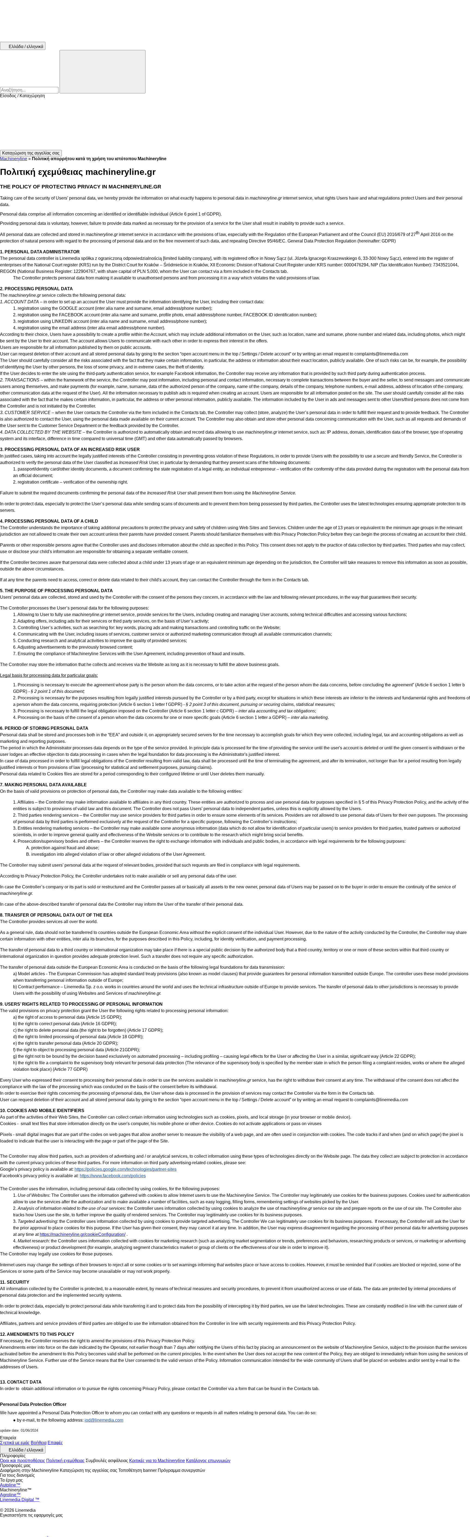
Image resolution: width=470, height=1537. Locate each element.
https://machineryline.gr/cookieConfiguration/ (82, 1234)
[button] (235, 124)
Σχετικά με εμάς (15, 1442)
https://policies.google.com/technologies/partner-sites (126, 1169)
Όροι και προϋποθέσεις (22, 1460)
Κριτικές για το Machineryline (157, 1460)
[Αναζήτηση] (103, 71)
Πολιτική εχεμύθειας (65, 1460)
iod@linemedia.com (104, 1420)
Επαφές (55, 1442)
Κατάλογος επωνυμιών (208, 1460)
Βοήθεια (39, 1442)
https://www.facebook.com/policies (113, 1175)
